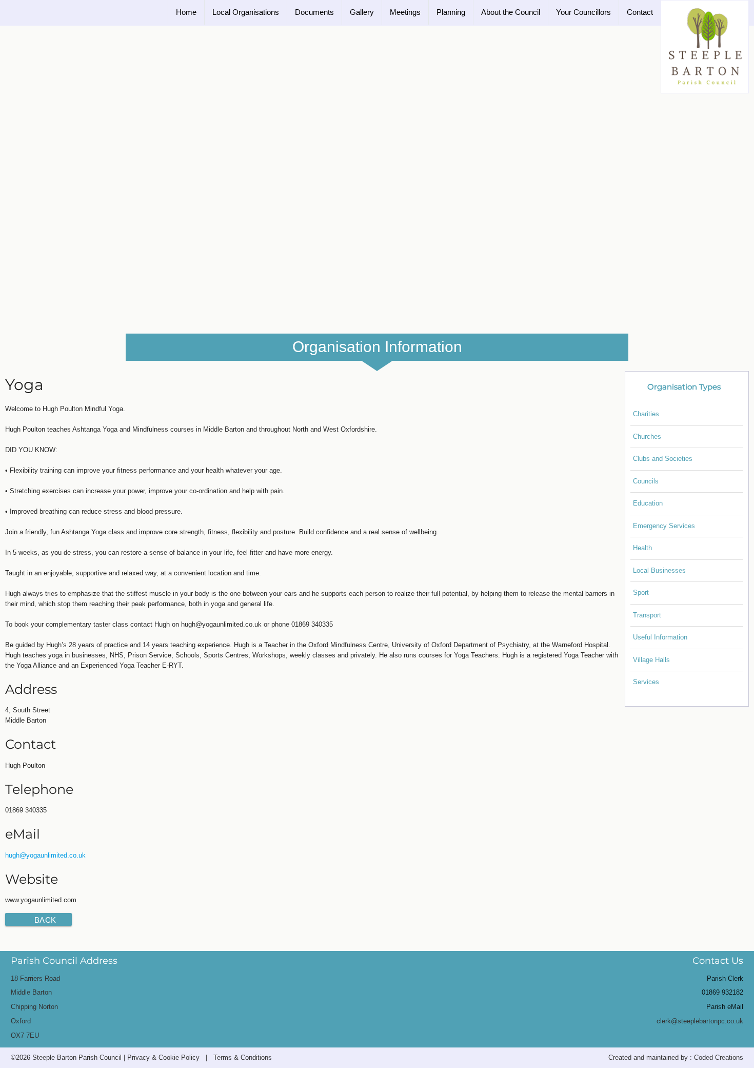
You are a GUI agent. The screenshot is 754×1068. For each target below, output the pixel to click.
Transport (647, 615)
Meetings (405, 12)
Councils (646, 481)
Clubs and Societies (662, 458)
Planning (450, 12)
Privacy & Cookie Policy (163, 1057)
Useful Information (660, 637)
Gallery (362, 12)
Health (642, 548)
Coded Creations (718, 1057)
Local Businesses (659, 570)
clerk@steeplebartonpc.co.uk (700, 1021)
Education (648, 503)
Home (186, 12)
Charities (646, 414)
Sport (641, 592)
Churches (647, 436)
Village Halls (651, 660)
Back (45, 920)
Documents (314, 12)
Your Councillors (583, 12)
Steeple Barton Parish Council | (79, 1057)
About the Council (510, 12)
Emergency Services (664, 526)
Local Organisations (245, 12)
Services (646, 682)
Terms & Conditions (242, 1057)
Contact (640, 12)
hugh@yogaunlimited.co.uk (45, 855)
